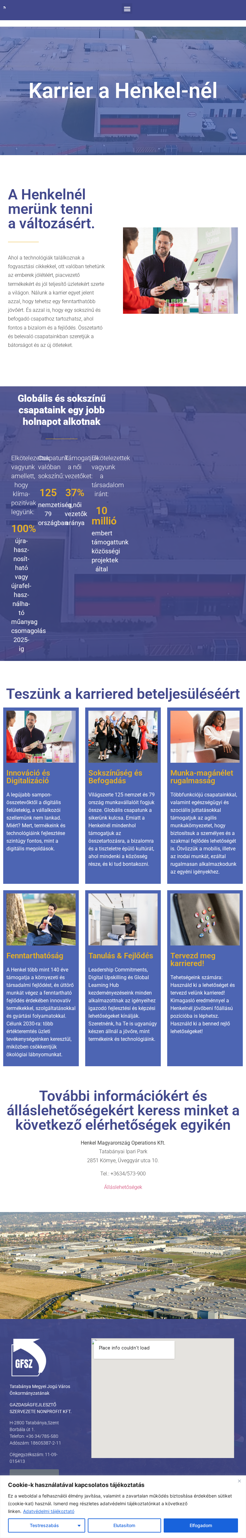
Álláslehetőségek (123, 1187)
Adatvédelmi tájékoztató (48, 1511)
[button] (127, 8)
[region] (123, 1506)
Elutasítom (124, 1525)
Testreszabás (44, 1525)
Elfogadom (201, 1525)
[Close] (239, 1481)
